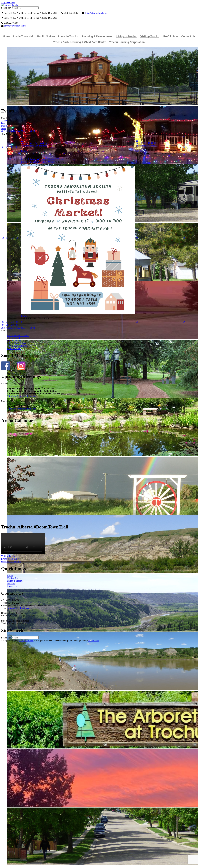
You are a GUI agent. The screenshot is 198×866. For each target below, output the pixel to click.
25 (137, 321)
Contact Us (188, 36)
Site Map (11, 583)
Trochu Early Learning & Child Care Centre (79, 42)
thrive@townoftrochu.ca (96, 13)
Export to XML (14, 348)
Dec (28, 131)
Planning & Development (97, 36)
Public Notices (46, 36)
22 (12, 321)
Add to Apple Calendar (17, 343)
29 (12, 325)
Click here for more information (21, 396)
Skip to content (8, 2)
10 (22, 140)
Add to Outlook (14, 340)
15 (12, 237)
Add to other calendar (17, 346)
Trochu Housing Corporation (127, 42)
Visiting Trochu (149, 36)
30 (17, 325)
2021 (3, 131)
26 (184, 321)
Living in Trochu (126, 36)
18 (137, 237)
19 (184, 237)
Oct (8, 131)
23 (17, 321)
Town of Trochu (26, 640)
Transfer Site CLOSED (146, 145)
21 (7, 321)
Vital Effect (93, 640)
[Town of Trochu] (9, 5)
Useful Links (170, 36)
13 (3, 237)
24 (22, 321)
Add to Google (14, 338)
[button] (5, 330)
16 (17, 237)
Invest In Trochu (68, 36)
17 (22, 156)
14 (7, 237)
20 (3, 321)
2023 (32, 131)
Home (6, 36)
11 (137, 140)
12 (184, 147)
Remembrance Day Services (34, 145)
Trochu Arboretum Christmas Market (38, 162)
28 (7, 325)
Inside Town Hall (23, 36)
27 (3, 325)
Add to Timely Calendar (18, 335)
